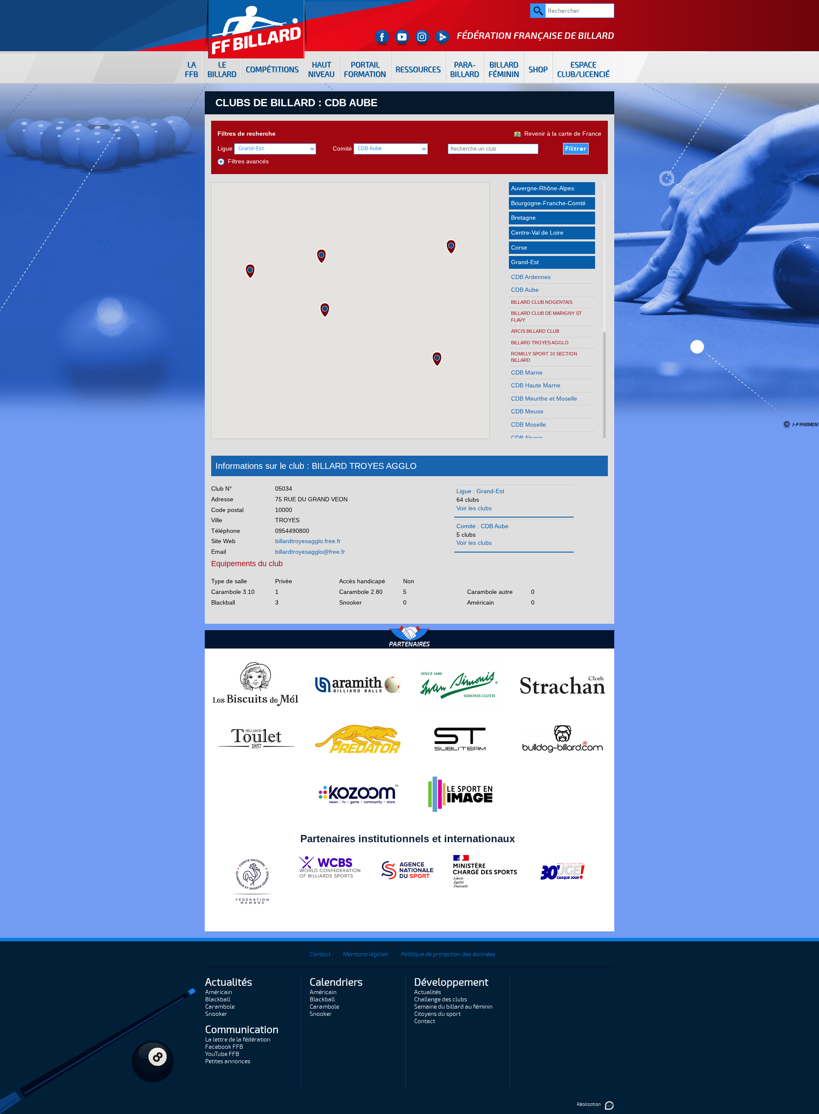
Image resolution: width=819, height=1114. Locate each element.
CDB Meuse (527, 411)
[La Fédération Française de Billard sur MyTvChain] (442, 38)
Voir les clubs (474, 508)
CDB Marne (527, 372)
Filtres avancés (246, 161)
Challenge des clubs (440, 999)
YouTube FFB (222, 1054)
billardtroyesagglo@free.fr (310, 551)
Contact (320, 954)
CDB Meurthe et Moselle (544, 398)
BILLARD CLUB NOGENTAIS (541, 302)
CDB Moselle (528, 424)
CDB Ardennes (531, 276)
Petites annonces (227, 1061)
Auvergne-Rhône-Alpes (542, 188)
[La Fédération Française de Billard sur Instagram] (422, 38)
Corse (519, 247)
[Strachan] (562, 684)
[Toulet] (255, 739)
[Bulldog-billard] (562, 739)
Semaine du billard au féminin (453, 1006)
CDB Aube (525, 289)
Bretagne (523, 217)
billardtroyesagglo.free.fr (308, 541)
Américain (218, 992)
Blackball (217, 999)
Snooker (216, 1014)
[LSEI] (460, 794)
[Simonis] (460, 684)
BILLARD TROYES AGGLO (540, 342)
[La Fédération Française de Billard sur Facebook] (382, 38)
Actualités (427, 992)
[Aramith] (358, 684)
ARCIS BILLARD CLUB (535, 331)
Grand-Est (525, 262)
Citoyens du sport (437, 1014)
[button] (250, 271)
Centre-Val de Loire (537, 232)
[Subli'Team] (460, 739)
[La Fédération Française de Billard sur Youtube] (402, 38)
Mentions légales (365, 954)
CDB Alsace (527, 437)
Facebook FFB (224, 1046)
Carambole (220, 1006)
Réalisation (589, 1104)
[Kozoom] (358, 794)
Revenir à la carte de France (561, 133)
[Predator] (358, 739)
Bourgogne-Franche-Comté (548, 203)
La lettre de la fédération (237, 1039)
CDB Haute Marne (536, 385)
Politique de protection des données (448, 954)
